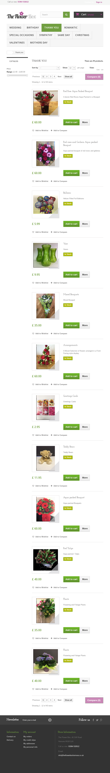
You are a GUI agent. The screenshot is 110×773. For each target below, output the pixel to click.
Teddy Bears (68, 447)
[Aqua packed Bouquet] (45, 509)
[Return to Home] (9, 52)
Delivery (10, 740)
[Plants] (45, 610)
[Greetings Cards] (45, 407)
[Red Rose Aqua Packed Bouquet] (45, 102)
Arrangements (70, 345)
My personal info (30, 747)
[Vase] (45, 255)
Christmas (82, 35)
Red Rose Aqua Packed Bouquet (78, 91)
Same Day (64, 35)
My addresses (29, 744)
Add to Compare (60, 131)
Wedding (15, 27)
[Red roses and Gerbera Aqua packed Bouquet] (45, 153)
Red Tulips (68, 548)
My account (29, 732)
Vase (65, 244)
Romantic (71, 27)
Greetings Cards (70, 396)
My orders (27, 737)
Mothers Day (38, 42)
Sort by (35, 68)
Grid (98, 69)
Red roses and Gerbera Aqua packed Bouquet (80, 143)
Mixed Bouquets (71, 294)
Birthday (33, 27)
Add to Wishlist (41, 131)
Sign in (99, 2)
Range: (9, 72)
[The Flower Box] (21, 15)
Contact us (89, 2)
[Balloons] (45, 204)
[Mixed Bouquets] (45, 306)
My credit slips (29, 740)
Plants (66, 599)
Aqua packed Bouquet (73, 497)
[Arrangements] (45, 356)
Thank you (51, 27)
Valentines (17, 42)
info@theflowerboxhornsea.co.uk (71, 755)
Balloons (67, 193)
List (102, 69)
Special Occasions (21, 35)
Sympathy (45, 35)
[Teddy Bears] (45, 458)
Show (65, 68)
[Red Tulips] (45, 560)
